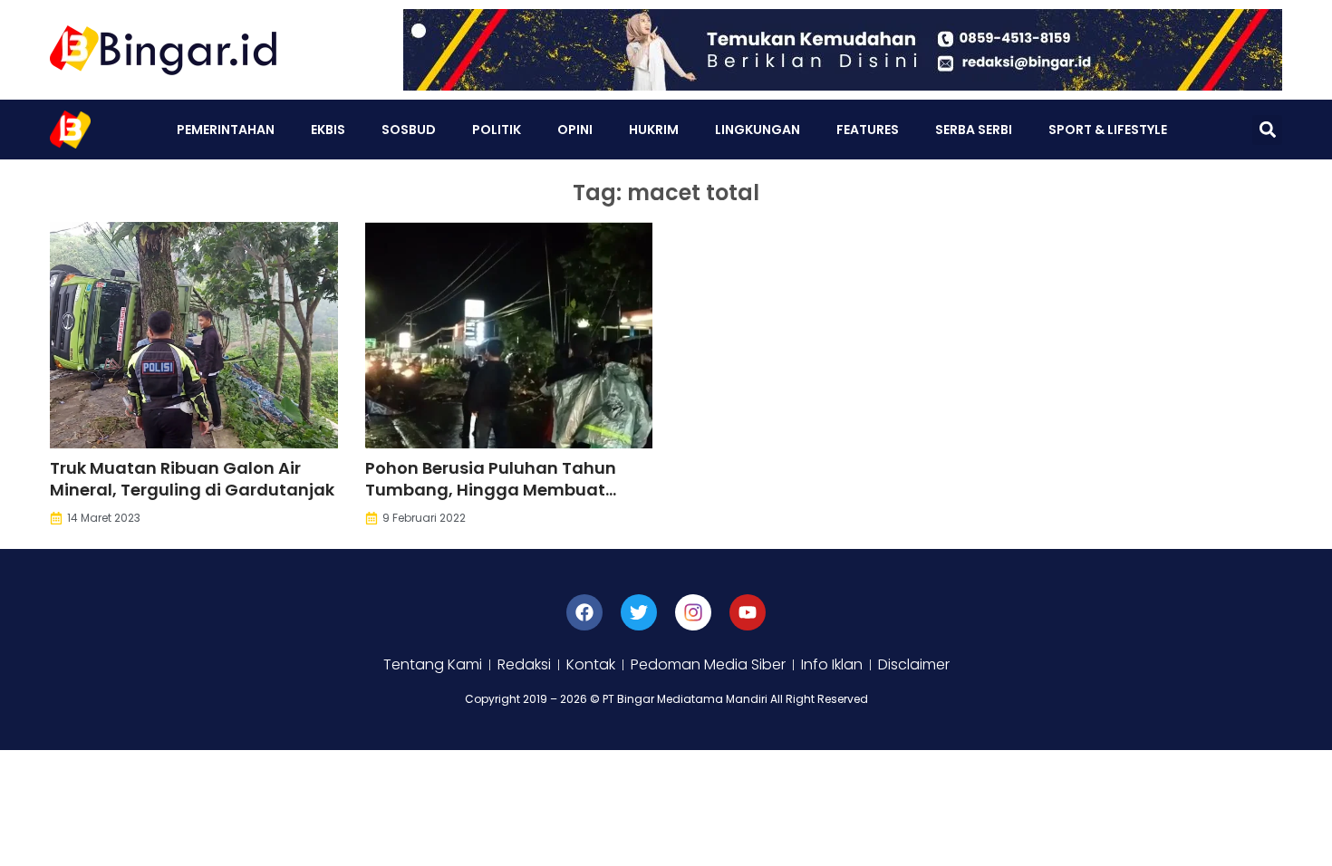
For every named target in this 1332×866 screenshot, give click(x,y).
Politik (496, 129)
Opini (575, 129)
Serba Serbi (973, 129)
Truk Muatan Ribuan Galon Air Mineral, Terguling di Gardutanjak (192, 479)
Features (867, 129)
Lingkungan (757, 129)
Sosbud (408, 129)
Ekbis (328, 129)
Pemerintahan (226, 129)
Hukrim (654, 129)
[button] (1267, 130)
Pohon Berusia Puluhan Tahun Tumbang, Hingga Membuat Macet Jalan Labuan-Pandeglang (490, 500)
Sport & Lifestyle (1107, 129)
